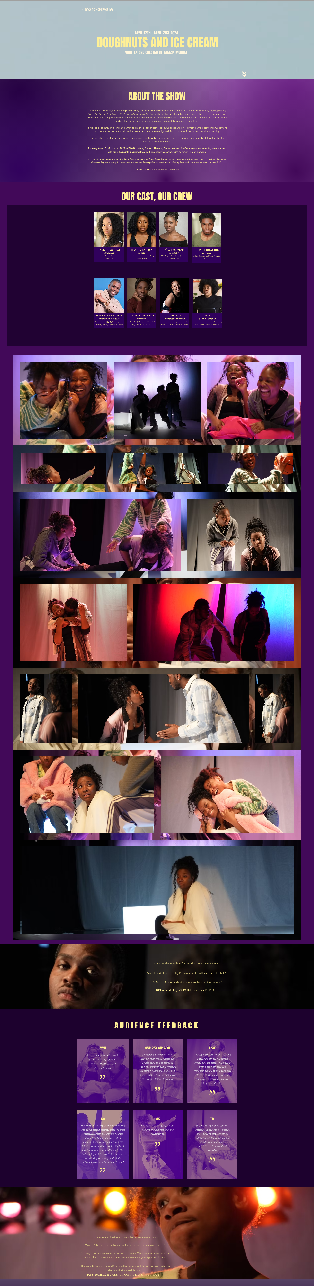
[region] (109, 249)
